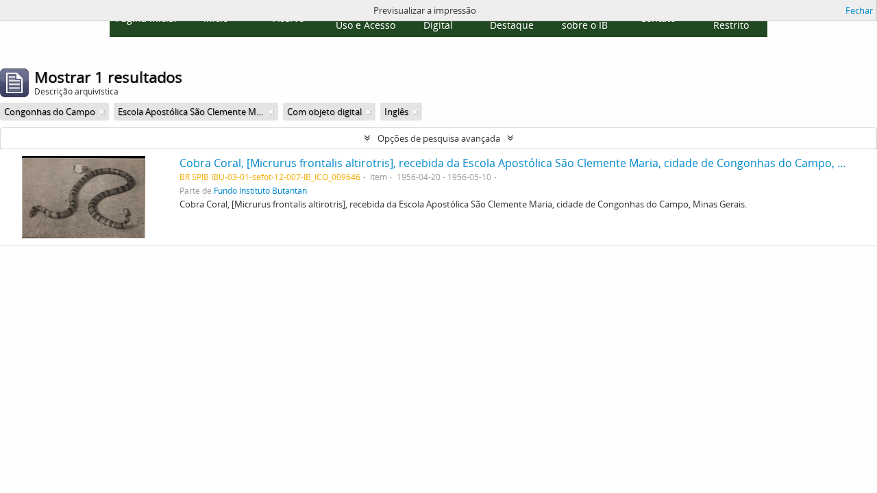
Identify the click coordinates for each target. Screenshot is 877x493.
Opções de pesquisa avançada (439, 138)
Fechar (859, 10)
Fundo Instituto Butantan (260, 190)
